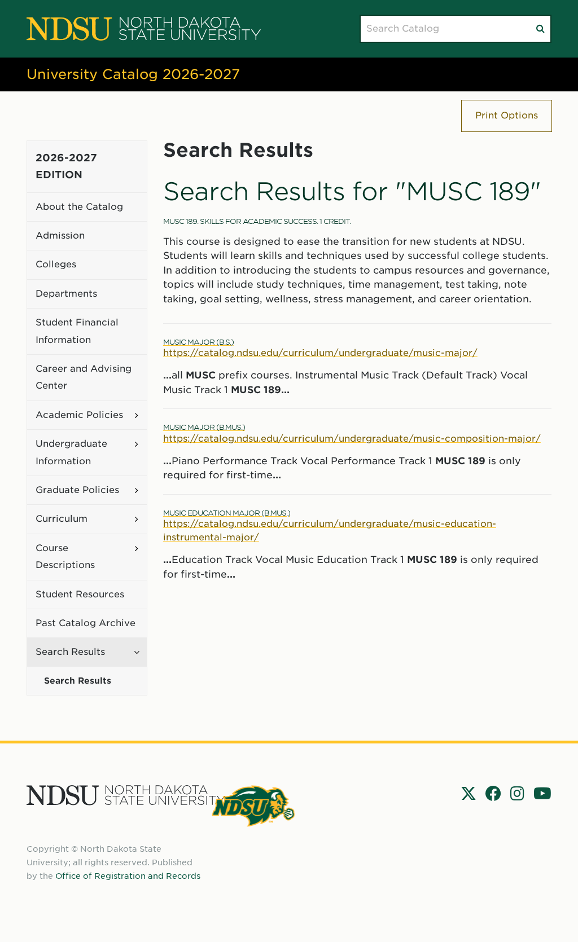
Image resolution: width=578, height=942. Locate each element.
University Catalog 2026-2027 (133, 74)
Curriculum (61, 518)
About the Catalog (79, 206)
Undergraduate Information (71, 452)
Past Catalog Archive (85, 623)
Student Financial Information (77, 331)
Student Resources (80, 594)
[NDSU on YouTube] (542, 793)
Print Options (506, 115)
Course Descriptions (65, 556)
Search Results (70, 651)
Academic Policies (79, 415)
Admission (60, 235)
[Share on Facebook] (493, 793)
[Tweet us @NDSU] (468, 793)
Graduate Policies (77, 490)
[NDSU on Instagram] (517, 793)
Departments (66, 293)
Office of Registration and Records (127, 876)
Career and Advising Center (84, 377)
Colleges (56, 264)
